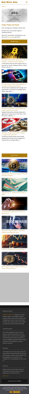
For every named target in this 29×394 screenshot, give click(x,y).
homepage (10, 37)
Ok (11, 392)
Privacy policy (16, 392)
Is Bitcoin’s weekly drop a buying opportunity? (13, 249)
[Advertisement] (14, 287)
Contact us (5, 375)
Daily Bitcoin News (9, 2)
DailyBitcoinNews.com (8, 314)
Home (3, 6)
